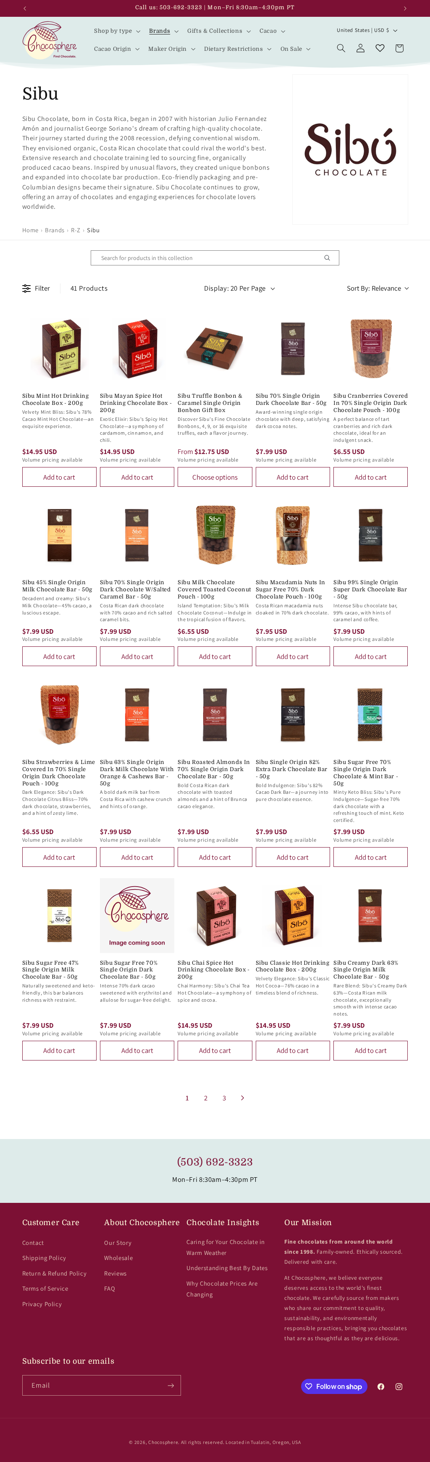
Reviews (115, 1273)
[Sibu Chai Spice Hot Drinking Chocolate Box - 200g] (215, 915)
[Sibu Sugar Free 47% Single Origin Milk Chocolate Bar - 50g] (59, 915)
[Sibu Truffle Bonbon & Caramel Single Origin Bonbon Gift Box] (215, 349)
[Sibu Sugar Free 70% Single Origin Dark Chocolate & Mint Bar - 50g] (370, 714)
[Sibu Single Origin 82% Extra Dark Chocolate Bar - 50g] (293, 714)
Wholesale (118, 1258)
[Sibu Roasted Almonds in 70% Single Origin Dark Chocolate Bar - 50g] (215, 714)
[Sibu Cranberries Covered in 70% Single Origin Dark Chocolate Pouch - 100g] (370, 349)
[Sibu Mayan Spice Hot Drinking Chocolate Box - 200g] (137, 349)
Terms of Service (45, 1288)
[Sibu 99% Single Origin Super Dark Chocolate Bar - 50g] (370, 535)
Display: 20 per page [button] (235, 288)
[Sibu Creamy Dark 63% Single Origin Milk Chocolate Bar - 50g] (370, 915)
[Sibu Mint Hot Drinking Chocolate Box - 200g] (59, 349)
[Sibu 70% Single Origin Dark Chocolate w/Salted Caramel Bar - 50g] (137, 535)
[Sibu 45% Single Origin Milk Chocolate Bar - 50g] (59, 535)
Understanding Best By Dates (226, 1268)
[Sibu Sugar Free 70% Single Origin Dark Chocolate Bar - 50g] (137, 915)
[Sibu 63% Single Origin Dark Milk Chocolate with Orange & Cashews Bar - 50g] (137, 714)
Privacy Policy (42, 1304)
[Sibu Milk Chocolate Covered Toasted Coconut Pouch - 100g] (215, 535)
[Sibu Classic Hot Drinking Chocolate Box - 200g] (293, 915)
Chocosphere (163, 1442)
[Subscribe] (170, 1385)
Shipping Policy (44, 1258)
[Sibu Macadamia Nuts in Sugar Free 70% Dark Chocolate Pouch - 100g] (293, 535)
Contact (33, 1243)
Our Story (117, 1243)
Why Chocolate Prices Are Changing (221, 1288)
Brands (55, 230)
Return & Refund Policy (54, 1273)
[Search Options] (330, 257)
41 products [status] (89, 288)
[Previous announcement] (25, 8)
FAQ (109, 1288)
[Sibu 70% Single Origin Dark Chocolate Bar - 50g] (293, 349)
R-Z (76, 230)
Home (30, 230)
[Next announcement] (405, 8)
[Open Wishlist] (380, 48)
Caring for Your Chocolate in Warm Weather (225, 1247)
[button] (116, 31)
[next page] (242, 1097)
